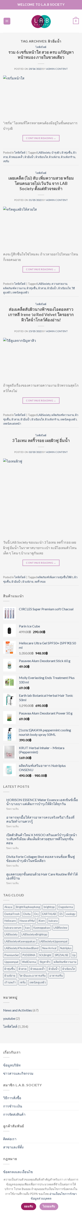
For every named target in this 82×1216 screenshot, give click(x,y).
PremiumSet (11, 955)
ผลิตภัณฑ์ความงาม (14, 288)
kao (27, 927)
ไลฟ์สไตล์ (41, 47)
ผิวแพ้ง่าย (54, 157)
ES (61, 914)
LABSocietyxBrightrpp (34, 934)
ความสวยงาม (59, 283)
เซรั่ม (6, 161)
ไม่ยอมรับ (49, 1206)
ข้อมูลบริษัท (12, 1065)
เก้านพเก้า (10, 982)
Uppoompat (11, 962)
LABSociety (43, 152)
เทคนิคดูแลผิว (20, 292)
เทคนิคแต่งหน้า (12, 423)
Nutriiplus (65, 948)
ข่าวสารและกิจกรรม (18, 1073)
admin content (57, 68)
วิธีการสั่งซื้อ (12, 1098)
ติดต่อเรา (9, 1139)
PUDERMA (28, 955)
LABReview (60, 927)
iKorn (41, 920)
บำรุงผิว (56, 152)
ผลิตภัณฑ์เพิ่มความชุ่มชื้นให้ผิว (55, 577)
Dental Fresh (12, 914)
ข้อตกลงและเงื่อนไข (18, 1172)
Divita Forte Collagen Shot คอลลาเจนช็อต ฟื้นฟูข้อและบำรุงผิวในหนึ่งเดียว (40, 859)
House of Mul (27, 920)
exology (70, 914)
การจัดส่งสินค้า (14, 1114)
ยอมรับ (28, 1206)
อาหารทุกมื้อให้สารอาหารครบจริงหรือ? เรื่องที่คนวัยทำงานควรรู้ (40, 819)
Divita (26, 914)
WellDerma (29, 962)
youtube (9, 1018)
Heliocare (10, 920)
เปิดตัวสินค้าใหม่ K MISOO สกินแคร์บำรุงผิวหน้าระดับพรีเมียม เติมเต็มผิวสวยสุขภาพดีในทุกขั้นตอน (41, 839)
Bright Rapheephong (28, 907)
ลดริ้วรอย (40, 581)
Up (73, 955)
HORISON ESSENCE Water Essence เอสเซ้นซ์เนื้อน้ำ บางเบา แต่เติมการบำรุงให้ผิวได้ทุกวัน (42, 802)
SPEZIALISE (61, 955)
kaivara (53, 920)
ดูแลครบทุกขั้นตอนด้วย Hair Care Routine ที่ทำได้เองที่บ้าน (42, 876)
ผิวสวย (42, 288)
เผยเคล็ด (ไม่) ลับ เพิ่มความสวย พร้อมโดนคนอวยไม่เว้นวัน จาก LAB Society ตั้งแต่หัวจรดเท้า (41, 183)
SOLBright (45, 955)
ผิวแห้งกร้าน (68, 157)
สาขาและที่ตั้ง (13, 1147)
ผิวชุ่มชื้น (67, 152)
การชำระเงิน (12, 1106)
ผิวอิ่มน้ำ (29, 157)
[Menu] (7, 21)
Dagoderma (65, 907)
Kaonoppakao (41, 927)
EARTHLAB (49, 914)
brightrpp (49, 907)
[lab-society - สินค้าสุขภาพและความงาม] (41, 21)
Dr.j (36, 914)
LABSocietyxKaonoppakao (19, 941)
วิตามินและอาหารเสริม (32, 975)
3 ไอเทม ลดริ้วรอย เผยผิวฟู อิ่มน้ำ (41, 440)
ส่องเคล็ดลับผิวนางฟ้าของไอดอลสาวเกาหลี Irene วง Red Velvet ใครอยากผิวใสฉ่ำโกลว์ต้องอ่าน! (41, 314)
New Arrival (49, 948)
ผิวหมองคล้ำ (16, 157)
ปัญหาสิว (45, 962)
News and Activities (17, 1010)
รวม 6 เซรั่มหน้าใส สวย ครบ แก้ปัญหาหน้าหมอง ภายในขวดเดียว (41, 55)
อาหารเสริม (56, 975)
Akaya (8, 907)
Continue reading (41, 138)
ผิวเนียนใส (42, 157)
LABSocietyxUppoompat (53, 941)
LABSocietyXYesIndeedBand (21, 948)
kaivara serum (12, 927)
